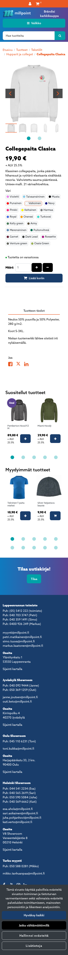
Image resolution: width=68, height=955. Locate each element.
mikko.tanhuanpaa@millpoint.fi (24, 873)
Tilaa (34, 579)
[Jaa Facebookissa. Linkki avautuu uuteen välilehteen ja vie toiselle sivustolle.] (12, 365)
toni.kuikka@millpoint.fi (18, 748)
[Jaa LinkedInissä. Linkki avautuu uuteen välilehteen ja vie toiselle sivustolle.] (27, 365)
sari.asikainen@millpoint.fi (20, 813)
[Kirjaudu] (30, 3)
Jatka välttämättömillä (34, 925)
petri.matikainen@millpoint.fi (22, 637)
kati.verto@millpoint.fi (17, 822)
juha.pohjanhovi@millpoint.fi (22, 817)
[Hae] (60, 35)
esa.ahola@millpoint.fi (18, 809)
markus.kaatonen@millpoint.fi (23, 645)
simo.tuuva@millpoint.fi (19, 641)
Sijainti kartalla (12, 669)
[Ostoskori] (37, 3)
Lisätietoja (34, 946)
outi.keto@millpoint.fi (17, 701)
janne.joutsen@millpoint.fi (20, 697)
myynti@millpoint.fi (16, 632)
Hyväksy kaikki (34, 915)
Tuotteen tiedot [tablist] (34, 310)
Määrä (9, 267)
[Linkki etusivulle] (17, 13)
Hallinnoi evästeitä (34, 935)
